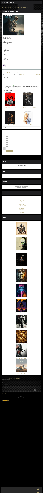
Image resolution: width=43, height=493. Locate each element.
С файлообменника (9, 66)
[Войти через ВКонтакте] (7, 138)
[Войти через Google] (7, 144)
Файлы (6, 7)
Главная (3, 7)
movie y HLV (26, 74)
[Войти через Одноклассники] (7, 146)
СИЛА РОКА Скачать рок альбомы (8, 2)
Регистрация (20, 166)
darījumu (30, 74)
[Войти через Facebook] (7, 140)
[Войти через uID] (7, 136)
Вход (24, 166)
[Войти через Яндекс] (7, 142)
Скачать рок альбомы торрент (13, 7)
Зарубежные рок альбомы (23, 7)
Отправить (9, 151)
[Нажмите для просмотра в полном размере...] (13, 35)
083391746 (22, 74)
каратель (16, 74)
